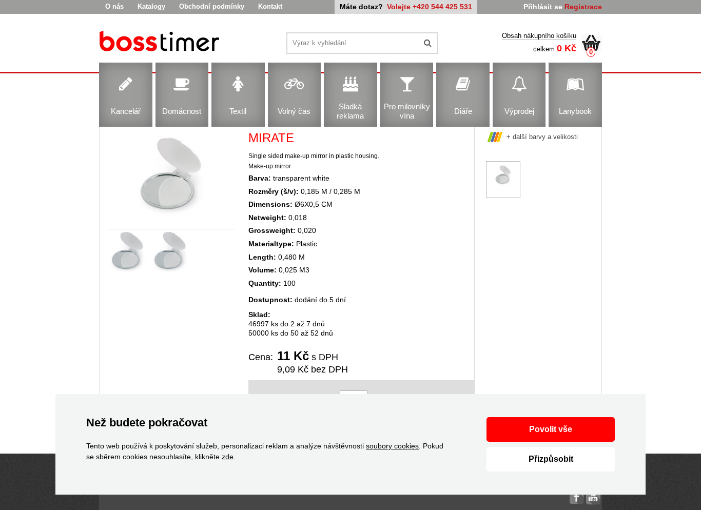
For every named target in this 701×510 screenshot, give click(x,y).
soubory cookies (392, 446)
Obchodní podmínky (211, 6)
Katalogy (151, 6)
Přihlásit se (542, 7)
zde (227, 457)
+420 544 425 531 (442, 7)
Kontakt (270, 6)
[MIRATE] (161, 43)
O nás (114, 6)
